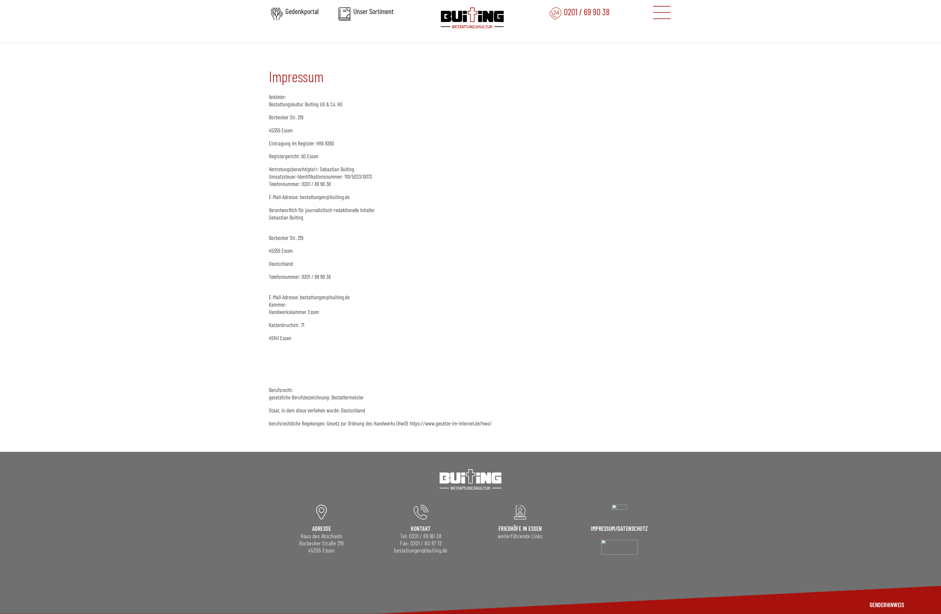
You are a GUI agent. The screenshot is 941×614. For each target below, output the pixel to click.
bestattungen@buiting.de (420, 550)
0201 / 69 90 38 (425, 535)
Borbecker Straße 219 (321, 543)
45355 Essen (321, 550)
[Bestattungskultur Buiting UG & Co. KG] (472, 17)
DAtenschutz (632, 528)
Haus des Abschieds (321, 535)
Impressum (603, 528)
